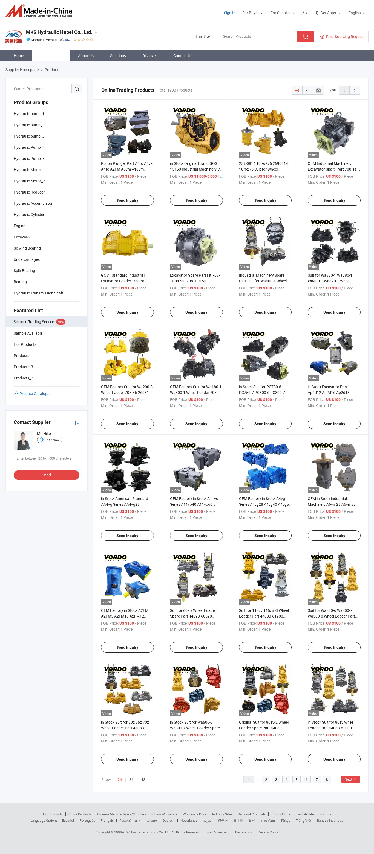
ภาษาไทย (268, 820)
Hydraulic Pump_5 (29, 158)
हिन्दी (252, 820)
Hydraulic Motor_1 (29, 169)
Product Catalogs (34, 393)
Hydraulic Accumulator (33, 203)
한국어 (223, 820)
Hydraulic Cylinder (29, 214)
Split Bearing (24, 270)
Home (19, 55)
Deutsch (169, 820)
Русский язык (129, 820)
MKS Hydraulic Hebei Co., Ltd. (59, 32)
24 (119, 779)
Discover (149, 55)
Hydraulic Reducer (29, 192)
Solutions (118, 55)
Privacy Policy (268, 832)
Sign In (229, 12)
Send (46, 475)
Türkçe (285, 820)
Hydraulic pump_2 (29, 124)
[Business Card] (77, 422)
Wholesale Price (194, 814)
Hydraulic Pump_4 (29, 147)
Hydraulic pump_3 (29, 136)
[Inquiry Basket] (305, 12)
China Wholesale (164, 814)
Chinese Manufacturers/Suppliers (121, 814)
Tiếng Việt (303, 820)
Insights (325, 814)
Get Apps (328, 12)
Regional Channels (252, 814)
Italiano (151, 820)
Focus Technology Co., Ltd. (151, 832)
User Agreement (217, 832)
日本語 (238, 820)
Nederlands (188, 820)
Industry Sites (222, 814)
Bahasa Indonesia (330, 820)
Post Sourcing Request (345, 36)
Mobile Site (306, 814)
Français (107, 820)
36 (131, 779)
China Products (79, 814)
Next (348, 779)
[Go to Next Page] (355, 90)
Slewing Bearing (27, 248)
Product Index (281, 814)
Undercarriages (27, 259)
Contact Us (182, 55)
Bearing (20, 281)
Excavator (22, 236)
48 (143, 779)
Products (54, 55)
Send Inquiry (127, 200)
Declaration (243, 832)
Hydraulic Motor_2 (29, 180)
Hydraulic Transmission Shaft (39, 293)
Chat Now (52, 440)
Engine (19, 225)
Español (68, 820)
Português (87, 820)
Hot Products (53, 814)
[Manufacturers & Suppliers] (40, 10)
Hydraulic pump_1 (29, 113)
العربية (207, 820)
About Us (86, 55)
